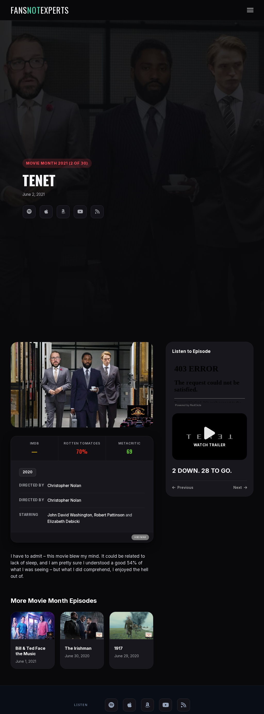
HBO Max (140, 537)
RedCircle (195, 405)
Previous (185, 487)
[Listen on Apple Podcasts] (46, 211)
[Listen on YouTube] (80, 211)
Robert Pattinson (109, 515)
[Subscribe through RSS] (97, 211)
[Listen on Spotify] (29, 211)
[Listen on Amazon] (63, 211)
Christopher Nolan (64, 485)
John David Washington (69, 515)
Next (237, 487)
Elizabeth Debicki (63, 521)
